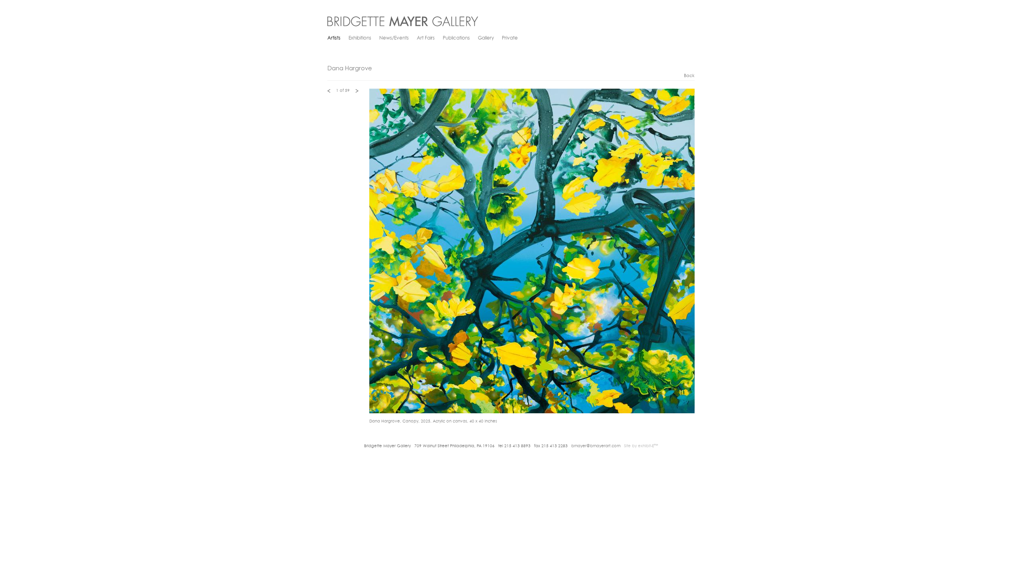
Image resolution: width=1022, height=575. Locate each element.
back (689, 76)
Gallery (486, 38)
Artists (334, 38)
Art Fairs (426, 38)
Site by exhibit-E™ (641, 446)
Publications (456, 38)
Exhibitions (360, 38)
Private (510, 38)
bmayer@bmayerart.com (595, 446)
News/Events (394, 38)
